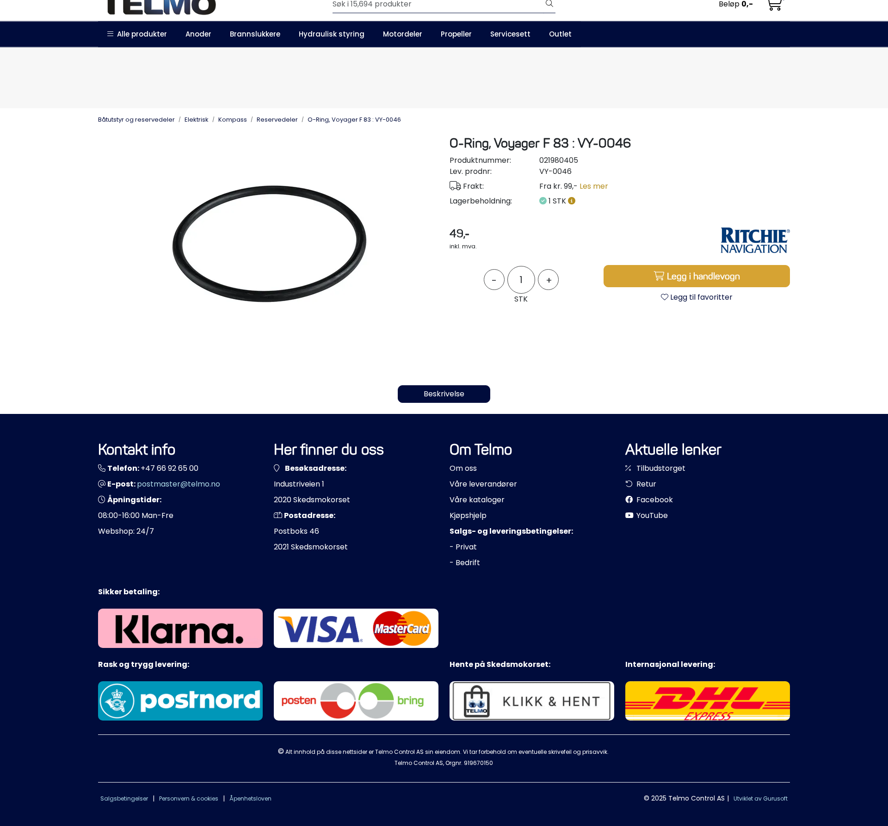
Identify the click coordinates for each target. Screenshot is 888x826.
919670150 (478, 763)
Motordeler (402, 34)
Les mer (594, 186)
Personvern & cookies (188, 798)
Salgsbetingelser (124, 798)
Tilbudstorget (660, 468)
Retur (645, 484)
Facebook (654, 499)
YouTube (651, 515)
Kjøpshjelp (468, 515)
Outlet (560, 34)
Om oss (463, 468)
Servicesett (510, 34)
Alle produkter (140, 34)
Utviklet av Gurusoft (761, 798)
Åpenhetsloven (250, 798)
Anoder (198, 34)
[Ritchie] (755, 240)
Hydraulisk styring (331, 34)
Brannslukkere (255, 34)
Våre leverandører (483, 484)
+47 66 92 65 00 (169, 468)
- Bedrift (465, 562)
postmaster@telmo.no (178, 484)
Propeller (456, 34)
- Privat (463, 547)
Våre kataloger (477, 499)
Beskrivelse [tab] (444, 393)
